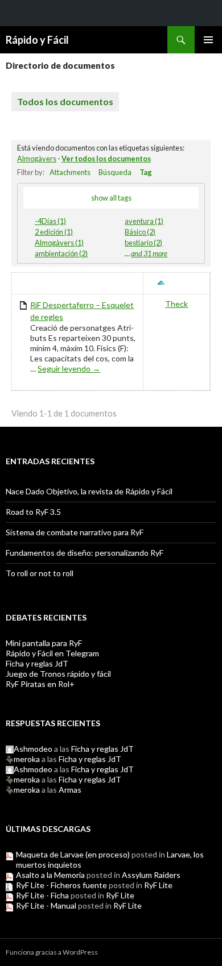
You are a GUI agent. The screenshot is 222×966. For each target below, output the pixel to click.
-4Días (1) (50, 221)
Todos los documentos (65, 101)
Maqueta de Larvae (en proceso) (73, 854)
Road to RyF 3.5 (33, 512)
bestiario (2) (143, 242)
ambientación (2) (61, 253)
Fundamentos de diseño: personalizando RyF (84, 552)
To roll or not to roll (39, 573)
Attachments (70, 172)
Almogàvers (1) (59, 242)
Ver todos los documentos (106, 158)
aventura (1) (144, 221)
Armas (70, 789)
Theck (176, 304)
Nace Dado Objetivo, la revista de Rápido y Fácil (89, 491)
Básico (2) (140, 231)
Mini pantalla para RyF (44, 643)
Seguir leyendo (69, 368)
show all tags (111, 197)
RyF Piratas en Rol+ (40, 684)
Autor (182, 283)
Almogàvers (36, 158)
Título (31, 283)
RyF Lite (158, 885)
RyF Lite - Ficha (42, 895)
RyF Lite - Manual (46, 905)
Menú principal (208, 39)
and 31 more (149, 253)
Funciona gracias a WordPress (52, 952)
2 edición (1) (54, 231)
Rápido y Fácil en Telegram (52, 653)
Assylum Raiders (151, 875)
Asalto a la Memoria (50, 875)
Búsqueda (114, 172)
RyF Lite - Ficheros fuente (61, 885)
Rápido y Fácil (37, 40)
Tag (145, 172)
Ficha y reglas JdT (37, 663)
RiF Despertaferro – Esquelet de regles (82, 311)
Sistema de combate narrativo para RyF (74, 532)
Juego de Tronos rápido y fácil (58, 673)
